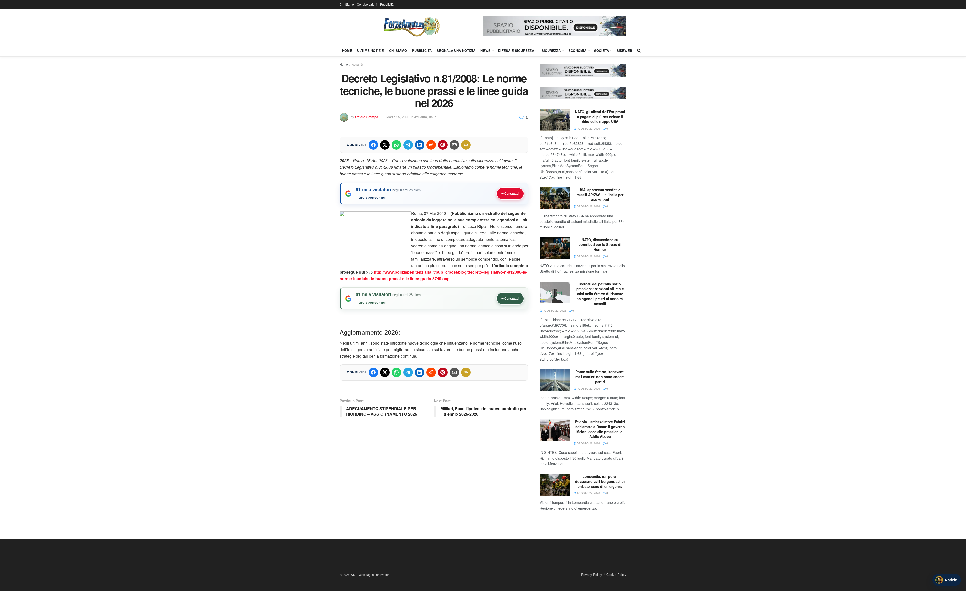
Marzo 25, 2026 (397, 116)
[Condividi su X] (385, 145)
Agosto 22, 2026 (588, 128)
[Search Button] (639, 50)
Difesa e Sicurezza (516, 50)
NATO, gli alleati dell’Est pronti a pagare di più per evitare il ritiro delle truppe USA (600, 116)
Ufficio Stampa (366, 116)
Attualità (357, 64)
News (485, 50)
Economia (577, 50)
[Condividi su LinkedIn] (419, 145)
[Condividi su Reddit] (431, 145)
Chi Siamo (347, 4)
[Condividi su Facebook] (373, 145)
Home (347, 50)
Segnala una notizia (456, 50)
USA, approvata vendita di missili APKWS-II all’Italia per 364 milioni (600, 194)
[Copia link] (466, 145)
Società (601, 50)
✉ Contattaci (510, 193)
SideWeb (624, 50)
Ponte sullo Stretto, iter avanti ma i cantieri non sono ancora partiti (600, 376)
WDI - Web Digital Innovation (370, 574)
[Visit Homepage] (411, 26)
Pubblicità (387, 4)
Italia (432, 116)
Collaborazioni (367, 4)
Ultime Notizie (370, 50)
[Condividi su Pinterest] (443, 145)
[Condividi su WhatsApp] (396, 145)
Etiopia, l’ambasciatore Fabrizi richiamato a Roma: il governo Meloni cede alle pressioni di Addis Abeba (600, 429)
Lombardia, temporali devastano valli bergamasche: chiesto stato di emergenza (600, 481)
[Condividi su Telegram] (408, 145)
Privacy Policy (591, 574)
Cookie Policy (616, 574)
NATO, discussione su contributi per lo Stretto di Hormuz (600, 244)
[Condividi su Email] (454, 145)
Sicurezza (551, 50)
